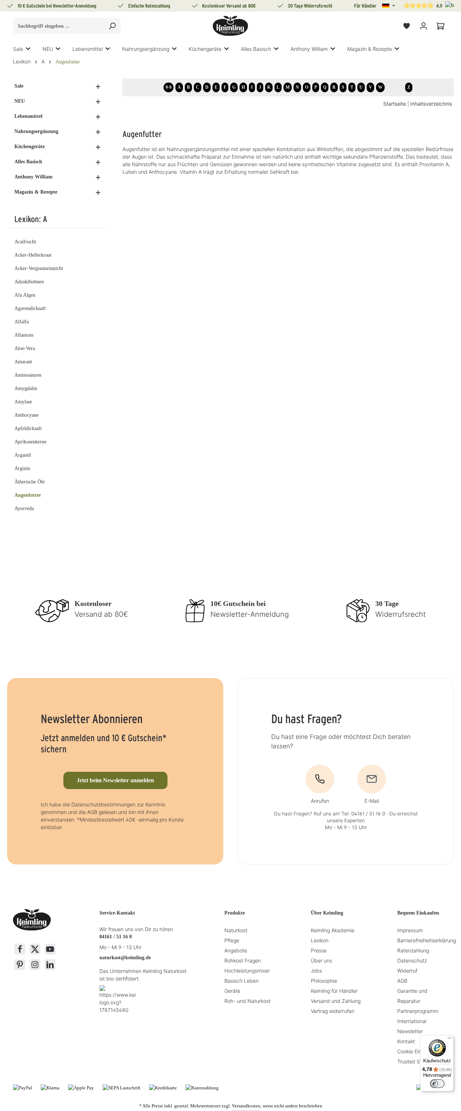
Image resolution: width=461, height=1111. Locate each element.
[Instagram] (35, 964)
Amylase (23, 401)
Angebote (235, 950)
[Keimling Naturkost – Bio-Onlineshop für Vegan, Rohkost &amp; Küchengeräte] (230, 26)
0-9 (168, 87)
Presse (319, 950)
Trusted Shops (414, 1061)
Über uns (321, 960)
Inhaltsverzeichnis (431, 104)
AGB (402, 981)
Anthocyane (26, 415)
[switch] (437, 1083)
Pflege (231, 940)
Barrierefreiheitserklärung (426, 940)
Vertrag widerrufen (332, 1011)
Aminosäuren (27, 375)
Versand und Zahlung (336, 1001)
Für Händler (365, 6)
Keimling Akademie (332, 930)
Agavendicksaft (30, 308)
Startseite (394, 104)
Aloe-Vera (24, 348)
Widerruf (407, 971)
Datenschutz (412, 960)
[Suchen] (112, 26)
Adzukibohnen (29, 281)
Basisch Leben (241, 981)
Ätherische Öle (29, 481)
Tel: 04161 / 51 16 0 (363, 813)
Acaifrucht (25, 241)
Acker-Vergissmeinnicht (38, 268)
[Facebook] (19, 949)
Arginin (22, 468)
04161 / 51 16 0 (115, 936)
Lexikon (319, 940)
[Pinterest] (19, 964)
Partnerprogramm (417, 1011)
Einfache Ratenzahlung (149, 6)
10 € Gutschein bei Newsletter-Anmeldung (57, 6)
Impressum (410, 930)
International (411, 1021)
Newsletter (410, 1031)
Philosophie (324, 981)
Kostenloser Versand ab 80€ (229, 6)
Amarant (23, 361)
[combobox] (58, 26)
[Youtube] (50, 949)
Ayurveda (24, 508)
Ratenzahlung (413, 950)
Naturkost (235, 930)
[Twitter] (35, 949)
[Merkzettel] (406, 26)
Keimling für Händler (334, 991)
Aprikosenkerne (30, 441)
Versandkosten (246, 1105)
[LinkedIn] (50, 964)
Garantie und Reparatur (412, 996)
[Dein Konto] (423, 26)
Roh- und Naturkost (247, 1001)
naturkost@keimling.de (125, 957)
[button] (388, 5)
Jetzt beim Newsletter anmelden (115, 780)
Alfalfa (21, 321)
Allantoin (23, 335)
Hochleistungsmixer (247, 971)
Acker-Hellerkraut (33, 255)
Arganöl (22, 455)
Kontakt (406, 1041)
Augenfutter (27, 495)
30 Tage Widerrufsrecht (310, 6)
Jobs (316, 971)
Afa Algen (24, 295)
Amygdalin (25, 388)
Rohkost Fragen (242, 960)
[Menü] (449, 1039)
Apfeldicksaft (28, 428)
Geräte (232, 991)
